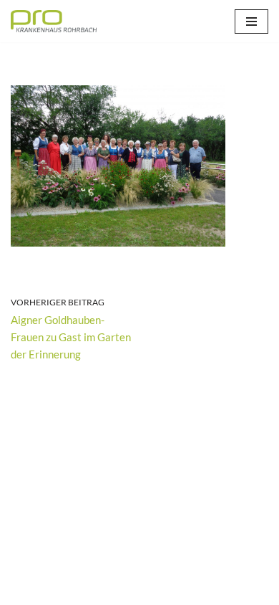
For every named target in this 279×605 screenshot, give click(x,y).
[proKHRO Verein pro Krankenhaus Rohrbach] (54, 21)
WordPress (193, 590)
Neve (71, 590)
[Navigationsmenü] (251, 21)
